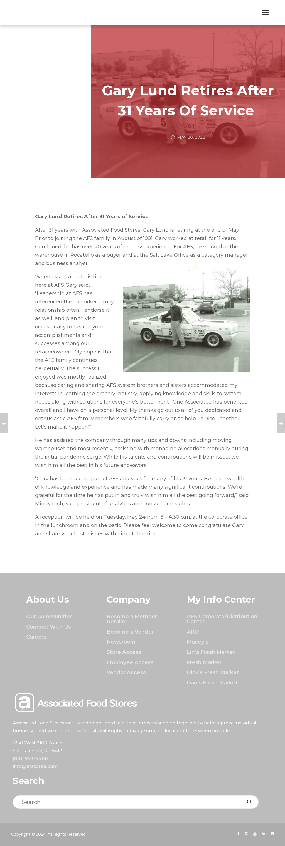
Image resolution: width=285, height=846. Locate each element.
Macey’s (197, 642)
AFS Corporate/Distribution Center (222, 619)
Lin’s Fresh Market (211, 652)
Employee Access (130, 662)
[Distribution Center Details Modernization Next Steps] (4, 423)
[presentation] (238, 833)
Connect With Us (48, 627)
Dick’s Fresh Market (213, 672)
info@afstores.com (35, 766)
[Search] (249, 802)
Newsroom (121, 642)
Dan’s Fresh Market (212, 682)
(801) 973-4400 (30, 758)
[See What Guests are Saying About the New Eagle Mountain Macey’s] (281, 423)
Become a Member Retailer (132, 619)
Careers (36, 637)
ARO (193, 632)
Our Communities (49, 616)
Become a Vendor (130, 632)
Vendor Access (126, 672)
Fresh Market (204, 662)
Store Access (124, 652)
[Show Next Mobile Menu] (265, 13)
